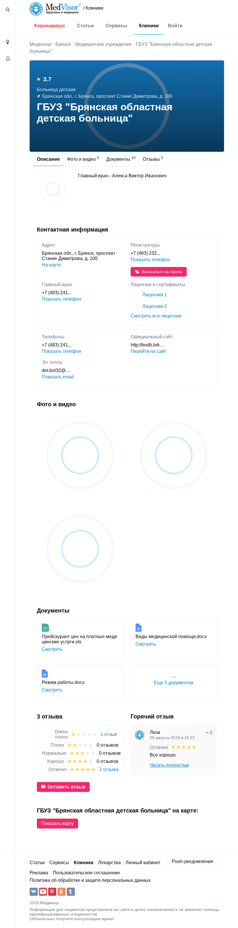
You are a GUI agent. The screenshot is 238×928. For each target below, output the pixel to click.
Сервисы (116, 25)
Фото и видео (83, 159)
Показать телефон (150, 259)
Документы (121, 159)
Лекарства (109, 862)
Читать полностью (169, 765)
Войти (175, 25)
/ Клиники (93, 8)
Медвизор (40, 44)
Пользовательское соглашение (86, 872)
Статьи (85, 25)
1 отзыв (108, 734)
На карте (51, 264)
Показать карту (57, 823)
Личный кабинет (142, 862)
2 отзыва (108, 769)
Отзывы (153, 159)
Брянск (63, 44)
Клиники (149, 25)
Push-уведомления (192, 861)
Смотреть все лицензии (156, 315)
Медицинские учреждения (103, 44)
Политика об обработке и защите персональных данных (90, 880)
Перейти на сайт (148, 351)
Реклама (39, 872)
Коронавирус (49, 25)
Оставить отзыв (66, 786)
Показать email (58, 376)
